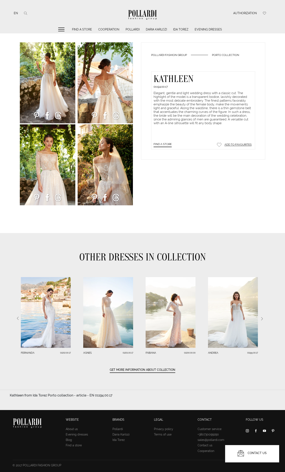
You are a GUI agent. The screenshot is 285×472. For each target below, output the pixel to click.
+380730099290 (208, 434)
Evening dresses (208, 29)
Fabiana (151, 352)
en (16, 13)
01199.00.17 (252, 353)
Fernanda (27, 352)
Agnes (87, 352)
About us (72, 429)
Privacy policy (163, 429)
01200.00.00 (189, 353)
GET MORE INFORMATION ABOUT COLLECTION (142, 369)
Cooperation (108, 29)
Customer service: (210, 429)
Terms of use (163, 434)
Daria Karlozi (156, 29)
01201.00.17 (128, 353)
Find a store (82, 29)
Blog (69, 440)
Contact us (205, 445)
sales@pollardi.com (211, 440)
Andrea (213, 352)
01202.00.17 (65, 353)
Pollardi (133, 29)
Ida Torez (180, 29)
